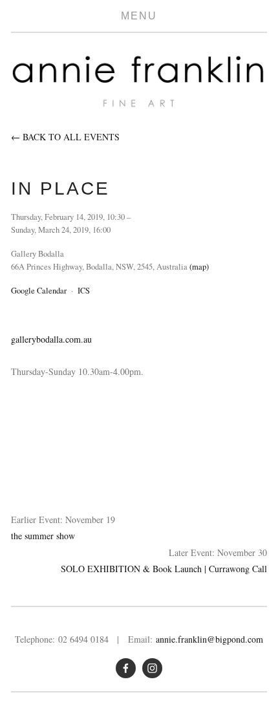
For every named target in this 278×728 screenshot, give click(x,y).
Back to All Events (71, 137)
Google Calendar (39, 290)
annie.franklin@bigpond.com (209, 639)
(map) (199, 266)
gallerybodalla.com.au (51, 339)
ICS (84, 290)
